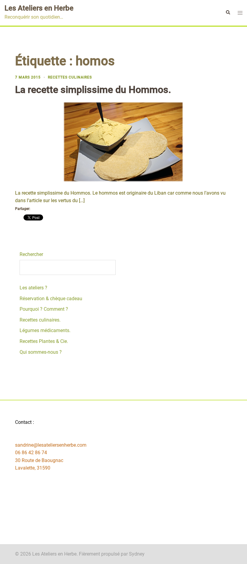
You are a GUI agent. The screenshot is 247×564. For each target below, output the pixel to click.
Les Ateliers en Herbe (39, 8)
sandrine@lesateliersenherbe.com (50, 445)
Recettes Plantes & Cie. (44, 341)
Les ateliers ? (33, 288)
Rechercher (31, 254)
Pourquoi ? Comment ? (44, 309)
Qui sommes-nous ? (41, 352)
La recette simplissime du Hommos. (93, 89)
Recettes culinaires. (40, 320)
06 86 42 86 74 (31, 452)
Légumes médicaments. (45, 330)
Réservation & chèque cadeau (51, 298)
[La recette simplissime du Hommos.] (123, 141)
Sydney (137, 554)
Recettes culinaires (70, 77)
